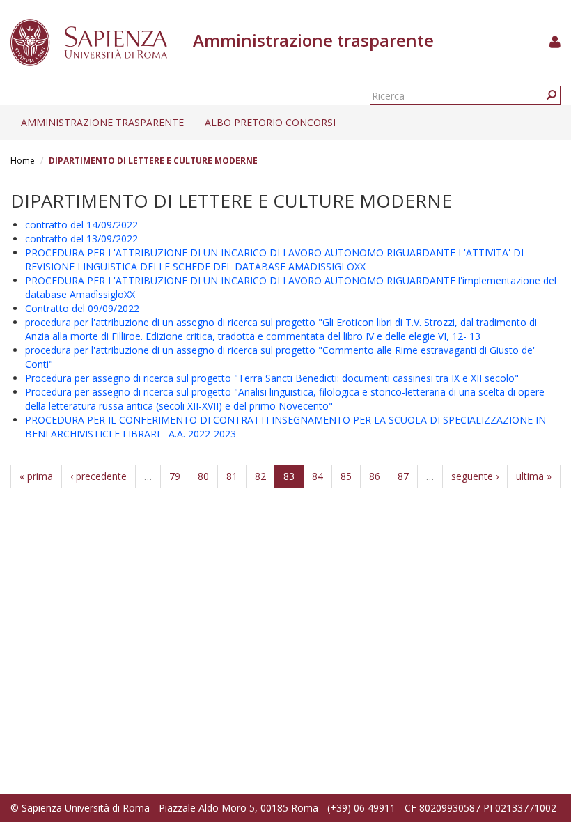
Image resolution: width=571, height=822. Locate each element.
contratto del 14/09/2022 (81, 224)
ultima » (534, 476)
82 (260, 476)
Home (22, 160)
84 (317, 476)
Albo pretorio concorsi (270, 122)
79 (174, 476)
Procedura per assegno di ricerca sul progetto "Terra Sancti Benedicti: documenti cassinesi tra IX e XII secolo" (272, 378)
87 (403, 476)
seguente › (475, 476)
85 (346, 476)
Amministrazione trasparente (102, 122)
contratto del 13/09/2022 (81, 238)
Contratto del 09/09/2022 (82, 308)
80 (203, 476)
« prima (36, 476)
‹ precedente (98, 476)
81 (231, 476)
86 (374, 476)
